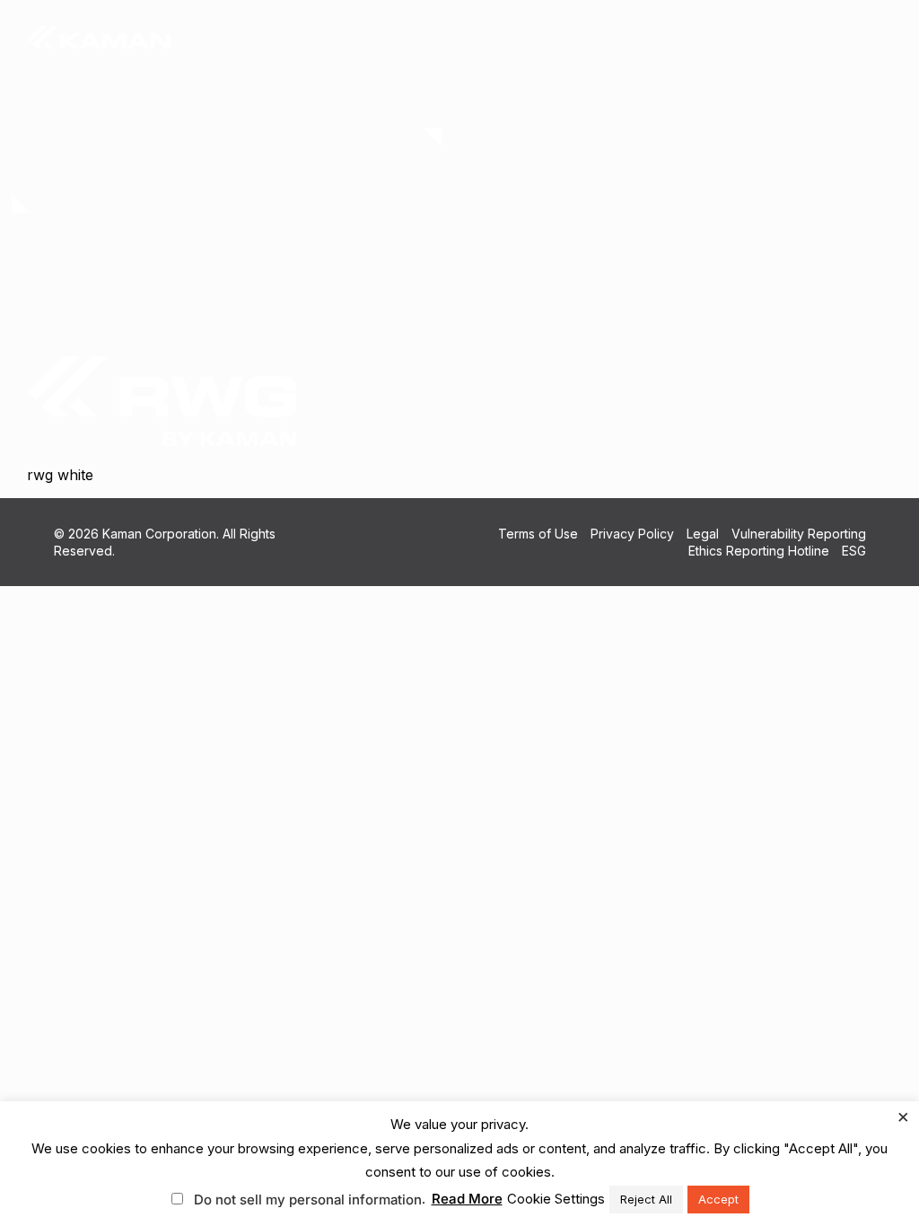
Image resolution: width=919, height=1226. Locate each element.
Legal (703, 533)
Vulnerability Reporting (798, 533)
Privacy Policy (632, 533)
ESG (854, 550)
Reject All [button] (646, 1199)
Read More (467, 1198)
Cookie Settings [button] (556, 1198)
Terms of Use (538, 533)
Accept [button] (718, 1199)
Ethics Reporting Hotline (758, 550)
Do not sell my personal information (308, 1199)
